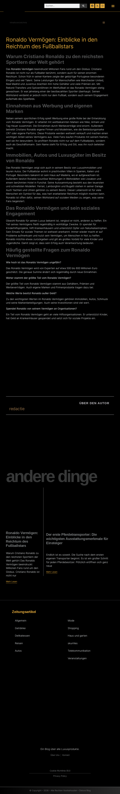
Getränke (20, 628)
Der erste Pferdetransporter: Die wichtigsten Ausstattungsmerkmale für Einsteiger (77, 539)
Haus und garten (77, 635)
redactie (16, 408)
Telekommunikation (79, 650)
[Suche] (83, 6)
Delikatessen (22, 635)
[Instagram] (102, 6)
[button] (112, 6)
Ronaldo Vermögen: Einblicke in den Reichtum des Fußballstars (22, 539)
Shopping (73, 628)
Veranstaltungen (77, 658)
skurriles (73, 643)
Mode (71, 620)
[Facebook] (92, 6)
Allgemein (20, 620)
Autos (18, 650)
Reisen (19, 643)
